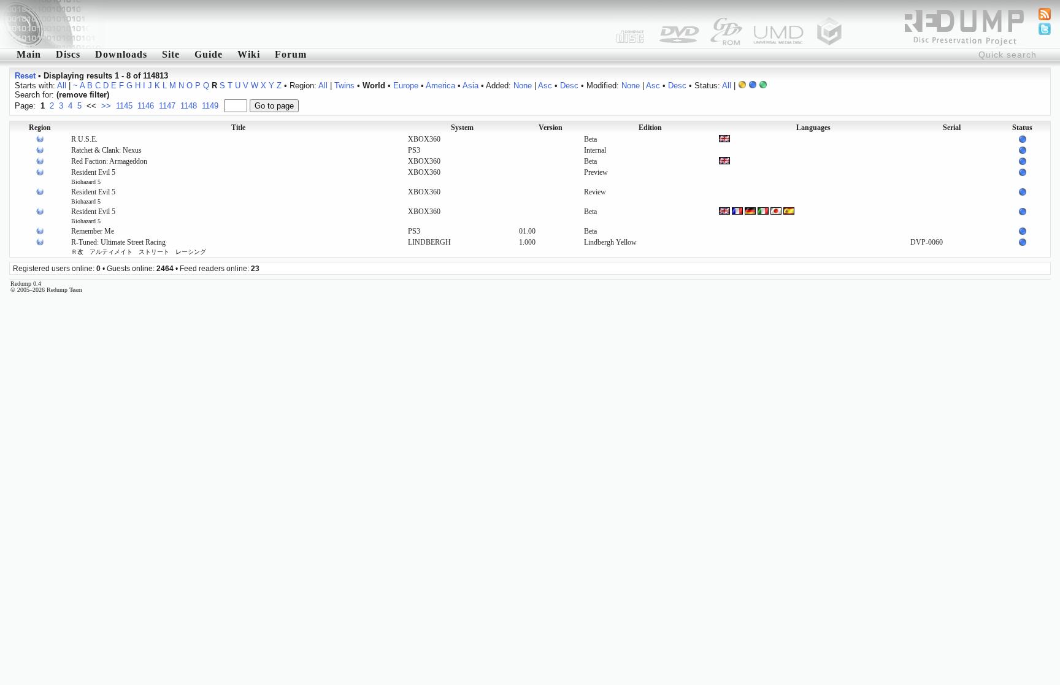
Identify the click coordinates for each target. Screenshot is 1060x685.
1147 (167, 105)
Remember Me (92, 231)
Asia (470, 85)
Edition (650, 127)
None (522, 85)
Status (1022, 127)
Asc (545, 85)
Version (551, 127)
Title (238, 127)
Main (29, 54)
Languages (813, 127)
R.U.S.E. (84, 139)
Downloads (121, 54)
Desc (569, 85)
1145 (124, 105)
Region (40, 127)
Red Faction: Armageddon (109, 161)
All (61, 85)
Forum (291, 54)
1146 (145, 105)
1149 (210, 105)
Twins (344, 85)
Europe (405, 85)
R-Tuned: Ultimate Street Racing (138, 246)
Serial (952, 127)
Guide (208, 54)
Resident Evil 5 (93, 176)
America (440, 85)
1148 (188, 105)
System (462, 127)
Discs (68, 54)
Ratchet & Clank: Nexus (106, 150)
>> (106, 105)
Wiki (248, 54)
